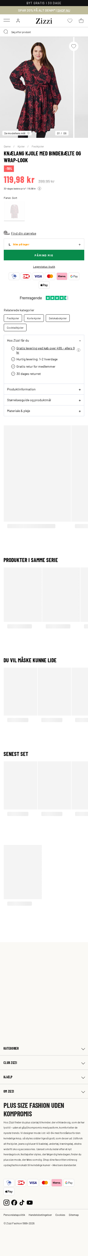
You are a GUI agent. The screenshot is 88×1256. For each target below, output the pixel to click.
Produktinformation (21, 389)
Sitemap (74, 1215)
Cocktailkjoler (15, 327)
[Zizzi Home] (44, 20)
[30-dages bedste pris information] (39, 188)
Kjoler (21, 146)
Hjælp (8, 1077)
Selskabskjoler (58, 318)
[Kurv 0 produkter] (81, 20)
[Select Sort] (14, 211)
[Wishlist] (73, 46)
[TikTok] (22, 1202)
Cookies (60, 1215)
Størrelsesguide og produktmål (29, 400)
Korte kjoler (34, 318)
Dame (7, 146)
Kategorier (11, 1048)
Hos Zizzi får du (18, 340)
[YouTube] (30, 1202)
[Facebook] (14, 1202)
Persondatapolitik (14, 1215)
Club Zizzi (10, 1063)
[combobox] (44, 32)
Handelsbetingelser (40, 1215)
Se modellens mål (14, 133)
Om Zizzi (9, 1091)
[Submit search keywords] (6, 32)
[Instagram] (6, 1202)
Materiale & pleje (18, 410)
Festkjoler (38, 146)
